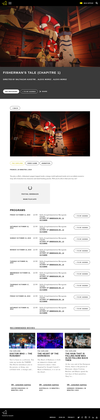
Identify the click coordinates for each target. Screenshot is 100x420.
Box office (88, 3)
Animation (46, 163)
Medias (53, 417)
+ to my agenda (29, 91)
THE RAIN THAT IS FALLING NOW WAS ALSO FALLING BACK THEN (76, 357)
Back (16, 108)
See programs (11, 91)
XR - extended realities (21, 385)
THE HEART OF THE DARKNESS (48, 355)
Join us (62, 417)
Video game (32, 163)
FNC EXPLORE (17, 163)
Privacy (71, 417)
